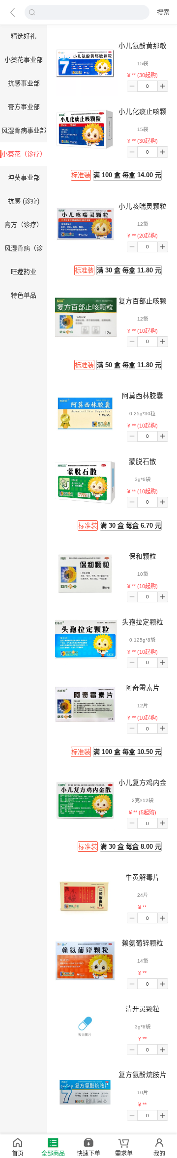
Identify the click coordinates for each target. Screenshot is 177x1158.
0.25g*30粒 (142, 413)
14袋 (142, 961)
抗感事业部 (24, 83)
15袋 (142, 63)
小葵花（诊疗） (23, 154)
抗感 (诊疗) (23, 201)
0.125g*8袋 (142, 640)
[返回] (12, 12)
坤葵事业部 (24, 177)
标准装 (80, 175)
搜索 (163, 12)
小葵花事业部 (23, 59)
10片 (142, 1092)
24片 (142, 895)
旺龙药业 (23, 271)
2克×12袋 (142, 800)
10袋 (142, 574)
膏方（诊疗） (23, 224)
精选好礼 (23, 36)
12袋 (142, 224)
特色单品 (23, 295)
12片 (142, 705)
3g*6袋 (142, 479)
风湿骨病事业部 (23, 130)
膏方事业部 (24, 106)
